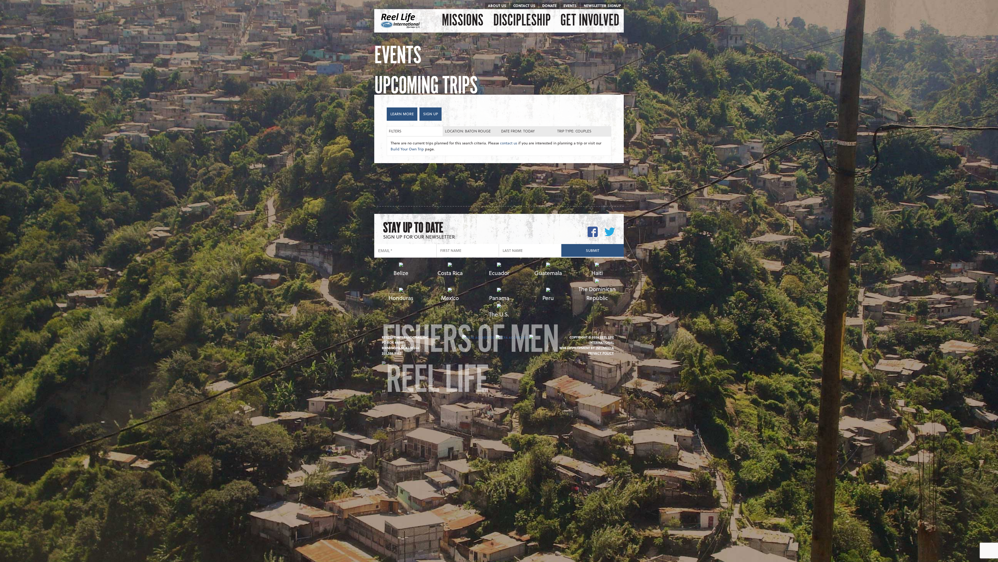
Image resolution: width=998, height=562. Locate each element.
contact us (508, 143)
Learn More (402, 114)
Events (570, 5)
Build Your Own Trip (407, 149)
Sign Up (430, 114)
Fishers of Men (470, 343)
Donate (549, 5)
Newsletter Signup (602, 5)
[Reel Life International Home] (400, 21)
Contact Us (524, 5)
